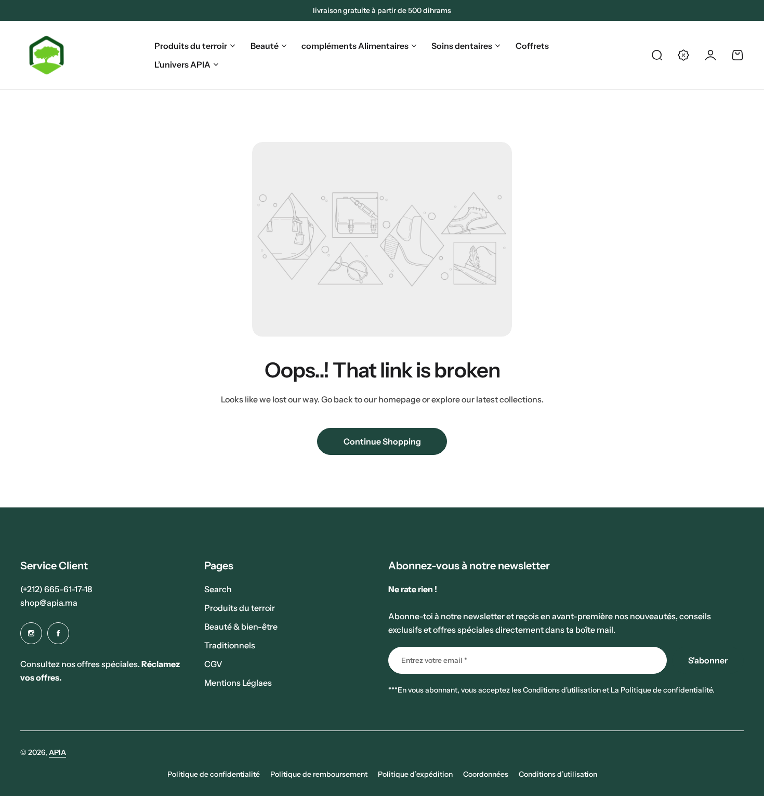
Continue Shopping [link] (382, 441)
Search (218, 589)
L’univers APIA (182, 64)
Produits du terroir (190, 46)
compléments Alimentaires (355, 46)
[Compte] (710, 55)
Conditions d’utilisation (558, 774)
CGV (213, 664)
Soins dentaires (461, 46)
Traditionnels (229, 645)
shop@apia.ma (48, 602)
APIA (57, 752)
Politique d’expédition (415, 774)
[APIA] (46, 55)
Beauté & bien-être (241, 626)
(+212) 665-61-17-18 (56, 589)
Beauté (265, 46)
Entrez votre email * (434, 660)
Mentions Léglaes (238, 682)
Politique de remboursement (318, 774)
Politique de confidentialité (213, 774)
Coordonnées (485, 774)
